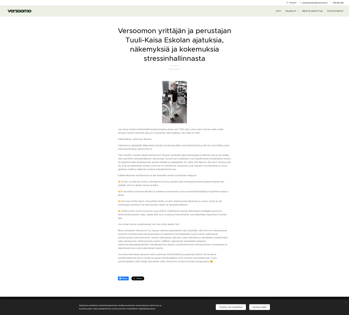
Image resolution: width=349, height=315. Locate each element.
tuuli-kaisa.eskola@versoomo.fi (314, 2)
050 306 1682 (338, 2)
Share (124, 278)
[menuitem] (279, 11)
